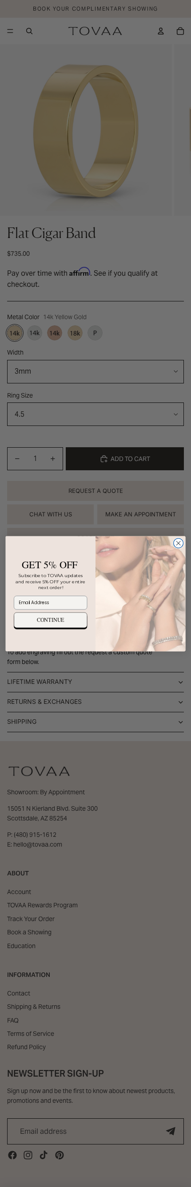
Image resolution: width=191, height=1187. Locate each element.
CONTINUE (50, 620)
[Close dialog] (178, 543)
